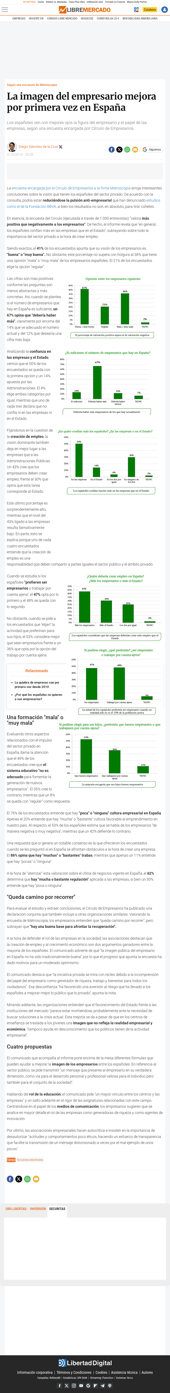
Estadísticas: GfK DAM (75, 1377)
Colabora (150, 10)
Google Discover (88, 1386)
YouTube (81, 1386)
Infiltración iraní (95, 2)
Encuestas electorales (30, 1159)
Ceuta (41, 2)
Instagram (74, 1386)
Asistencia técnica (124, 1372)
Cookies (101, 1372)
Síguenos (155, 149)
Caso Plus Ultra (77, 2)
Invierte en (36, 18)
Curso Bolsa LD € (108, 18)
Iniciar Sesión (164, 9)
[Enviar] (127, 150)
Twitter (67, 1386)
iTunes (110, 1386)
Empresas (18, 18)
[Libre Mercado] (84, 9)
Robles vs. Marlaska (56, 2)
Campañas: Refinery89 (48, 1377)
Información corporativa (35, 1372)
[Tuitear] (119, 150)
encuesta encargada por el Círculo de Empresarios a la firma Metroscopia (71, 188)
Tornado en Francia (115, 2)
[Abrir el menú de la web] (29, 9)
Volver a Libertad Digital (136, 9)
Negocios (87, 18)
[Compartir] (112, 150)
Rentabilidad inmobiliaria (140, 18)
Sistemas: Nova (124, 1377)
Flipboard (95, 1386)
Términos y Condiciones (74, 1372)
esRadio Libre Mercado (62, 18)
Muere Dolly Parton (137, 2)
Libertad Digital (85, 1363)
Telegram (103, 1386)
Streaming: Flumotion (101, 1377)
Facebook (59, 1386)
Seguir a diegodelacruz (60, 147)
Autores (147, 1372)
